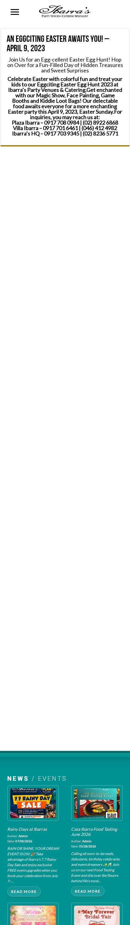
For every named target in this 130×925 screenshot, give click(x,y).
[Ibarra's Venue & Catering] (65, 10)
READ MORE (24, 891)
